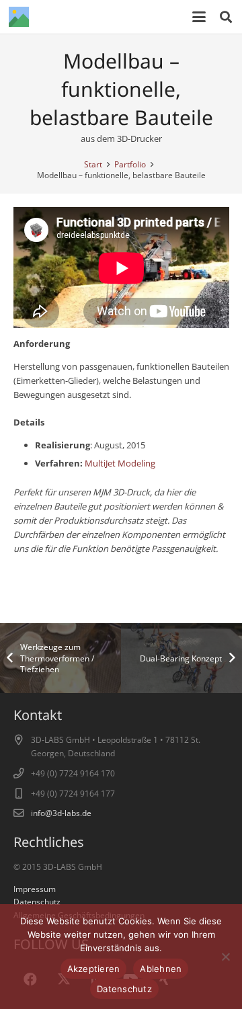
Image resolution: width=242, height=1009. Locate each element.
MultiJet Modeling (120, 463)
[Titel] (19, 17)
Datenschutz (37, 901)
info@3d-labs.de (61, 812)
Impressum (34, 888)
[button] (199, 17)
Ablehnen (161, 968)
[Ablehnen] (225, 956)
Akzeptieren (93, 968)
